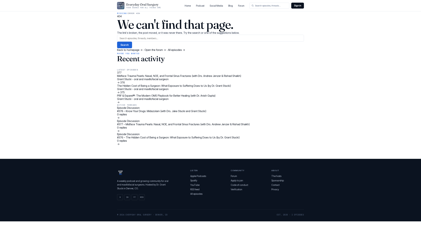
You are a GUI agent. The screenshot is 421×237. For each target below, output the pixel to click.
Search (125, 44)
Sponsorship (277, 180)
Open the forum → (156, 50)
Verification (236, 189)
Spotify (193, 180)
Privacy (275, 189)
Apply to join (237, 180)
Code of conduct (239, 185)
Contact (275, 185)
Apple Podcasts (198, 176)
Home (188, 5)
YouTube (194, 185)
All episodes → (176, 50)
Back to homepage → (130, 50)
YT (134, 197)
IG (127, 197)
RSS (142, 197)
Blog (230, 5)
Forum (241, 5)
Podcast (200, 5)
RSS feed (194, 189)
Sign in (297, 5)
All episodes (196, 193)
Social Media (216, 5)
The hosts (276, 176)
